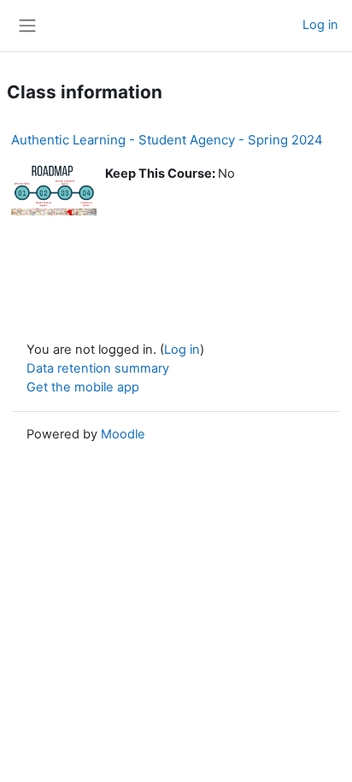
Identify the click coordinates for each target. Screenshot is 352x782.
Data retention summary (97, 368)
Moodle (123, 434)
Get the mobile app (82, 387)
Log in (320, 24)
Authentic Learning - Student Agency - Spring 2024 (167, 140)
